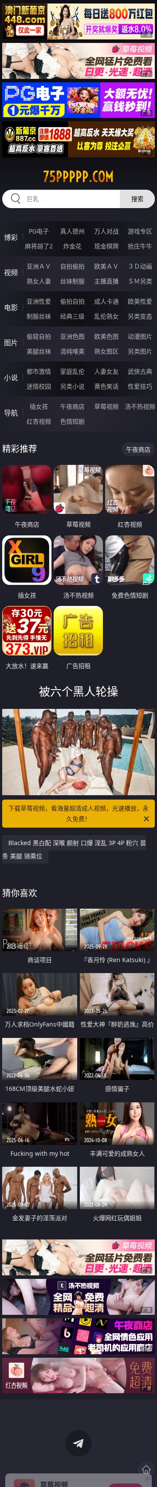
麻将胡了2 (39, 246)
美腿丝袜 (39, 351)
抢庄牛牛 (140, 246)
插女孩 (39, 406)
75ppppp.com (78, 176)
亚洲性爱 (39, 301)
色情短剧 (72, 421)
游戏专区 (140, 231)
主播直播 (106, 281)
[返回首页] (146, 1469)
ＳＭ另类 (140, 281)
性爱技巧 (140, 386)
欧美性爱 (140, 301)
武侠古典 (140, 371)
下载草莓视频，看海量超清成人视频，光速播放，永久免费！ (78, 813)
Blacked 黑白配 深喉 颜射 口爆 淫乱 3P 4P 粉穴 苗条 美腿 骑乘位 (74, 849)
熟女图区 (106, 351)
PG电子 (39, 231)
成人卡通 (106, 301)
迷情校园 (39, 386)
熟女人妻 (39, 281)
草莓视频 (106, 406)
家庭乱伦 (72, 371)
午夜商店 (72, 406)
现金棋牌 (106, 246)
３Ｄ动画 (140, 266)
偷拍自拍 (72, 301)
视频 (11, 272)
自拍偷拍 (72, 266)
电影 (11, 307)
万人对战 (106, 231)
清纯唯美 (72, 351)
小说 (11, 377)
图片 (11, 342)
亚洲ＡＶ (39, 266)
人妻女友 (106, 371)
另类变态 (140, 316)
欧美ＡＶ (106, 266)
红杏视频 (39, 421)
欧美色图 (106, 336)
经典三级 (72, 316)
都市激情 (39, 371)
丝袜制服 (72, 281)
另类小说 (72, 386)
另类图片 (140, 351)
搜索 (137, 199)
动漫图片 (140, 336)
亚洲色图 (72, 336)
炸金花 (72, 246)
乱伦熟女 (106, 316)
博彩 (11, 237)
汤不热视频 (140, 406)
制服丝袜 (39, 316)
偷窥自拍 (39, 336)
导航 (11, 413)
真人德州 (72, 231)
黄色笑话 (106, 386)
